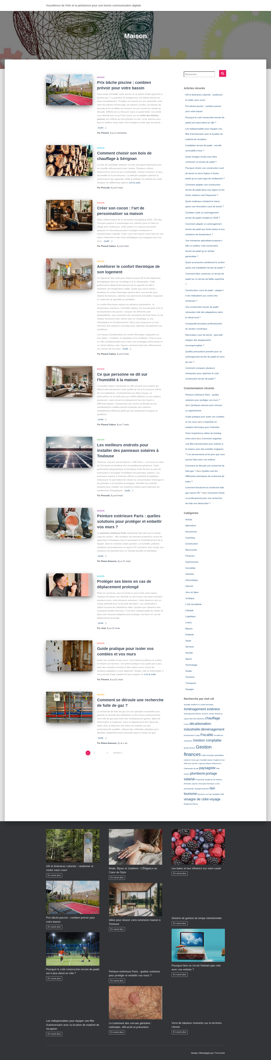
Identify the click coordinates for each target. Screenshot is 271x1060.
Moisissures (216, 763)
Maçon (208, 763)
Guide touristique (207, 755)
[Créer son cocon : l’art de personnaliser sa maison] (69, 215)
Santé (188, 640)
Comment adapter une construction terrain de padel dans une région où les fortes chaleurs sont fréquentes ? (204, 189)
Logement (202, 763)
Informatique (191, 580)
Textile (188, 671)
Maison (100, 77)
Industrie (189, 574)
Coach (186, 724)
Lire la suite (134, 182)
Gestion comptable (207, 740)
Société (189, 653)
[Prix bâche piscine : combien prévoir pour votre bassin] (69, 89)
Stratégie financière (201, 789)
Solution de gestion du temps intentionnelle (197, 918)
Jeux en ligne (192, 592)
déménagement (212, 729)
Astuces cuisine (208, 714)
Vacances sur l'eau (204, 794)
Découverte (191, 550)
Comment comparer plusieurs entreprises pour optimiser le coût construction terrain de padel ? (202, 373)
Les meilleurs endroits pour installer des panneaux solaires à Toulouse (128, 450)
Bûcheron (201, 719)
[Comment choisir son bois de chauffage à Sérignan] (69, 160)
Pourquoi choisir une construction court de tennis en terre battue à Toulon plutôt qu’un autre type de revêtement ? (205, 173)
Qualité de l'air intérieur (213, 780)
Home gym (195, 760)
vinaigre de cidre (196, 799)
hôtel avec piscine (190, 763)
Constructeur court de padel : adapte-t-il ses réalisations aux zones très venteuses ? (204, 295)
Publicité (189, 634)
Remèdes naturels (191, 784)
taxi (212, 788)
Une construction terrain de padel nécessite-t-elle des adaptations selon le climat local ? (204, 312)
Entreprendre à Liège (192, 735)
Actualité (187, 705)
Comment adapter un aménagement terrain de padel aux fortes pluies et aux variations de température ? (205, 229)
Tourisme (189, 677)
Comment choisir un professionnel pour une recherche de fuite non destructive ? (205, 498)
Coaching (190, 537)
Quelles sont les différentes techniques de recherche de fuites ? (204, 476)
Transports (190, 683)
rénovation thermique (206, 784)
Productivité (199, 780)
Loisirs (188, 622)
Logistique (190, 616)
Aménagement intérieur (192, 714)
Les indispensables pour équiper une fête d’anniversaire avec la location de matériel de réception (204, 134)
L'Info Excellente (193, 604)
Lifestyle (189, 610)
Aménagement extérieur (202, 709)
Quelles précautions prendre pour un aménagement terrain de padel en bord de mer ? (204, 356)
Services (189, 646)
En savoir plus (54, 875)
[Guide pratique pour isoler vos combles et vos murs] (69, 655)
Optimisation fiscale (191, 768)
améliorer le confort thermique (202, 705)
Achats (188, 519)
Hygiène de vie (219, 760)
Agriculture (190, 525)
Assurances (191, 531)
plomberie (197, 773)
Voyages (189, 689)
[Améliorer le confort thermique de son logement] (69, 273)
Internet (189, 586)
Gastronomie (191, 562)
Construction (191, 543)
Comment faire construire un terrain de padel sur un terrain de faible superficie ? (204, 278)
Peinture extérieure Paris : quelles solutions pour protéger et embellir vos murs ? (129, 521)
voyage (214, 799)
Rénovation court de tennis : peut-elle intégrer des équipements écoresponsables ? (204, 340)
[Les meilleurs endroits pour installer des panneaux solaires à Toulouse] (69, 452)
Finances (189, 555)
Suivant (117, 753)
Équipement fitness (191, 804)
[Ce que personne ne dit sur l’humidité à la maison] (69, 381)
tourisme (190, 794)
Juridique (189, 598)
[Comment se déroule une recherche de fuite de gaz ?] (69, 707)
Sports (188, 659)
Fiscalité (206, 735)
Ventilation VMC (218, 794)
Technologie (191, 665)
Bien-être (193, 719)
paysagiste (207, 768)
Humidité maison (206, 760)
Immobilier (190, 568)
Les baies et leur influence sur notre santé (196, 868)
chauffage (212, 718)
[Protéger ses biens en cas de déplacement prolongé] (69, 585)
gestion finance (189, 748)
